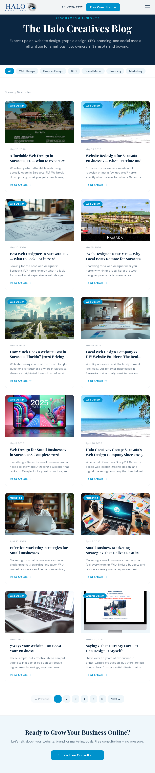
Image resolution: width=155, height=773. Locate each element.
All (9, 71)
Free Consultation (103, 7)
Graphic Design (53, 71)
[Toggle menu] (148, 7)
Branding (115, 71)
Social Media (93, 71)
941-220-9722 (72, 7)
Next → (116, 699)
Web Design (27, 71)
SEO (74, 71)
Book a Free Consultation (77, 755)
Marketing (135, 71)
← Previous (42, 699)
